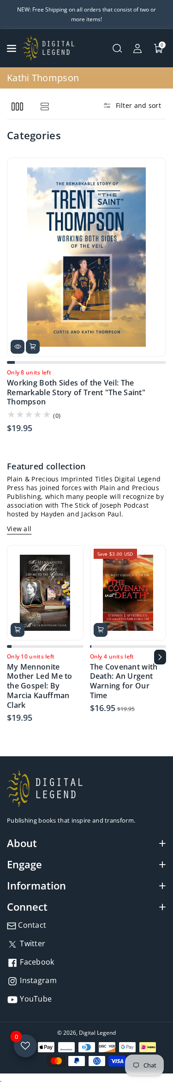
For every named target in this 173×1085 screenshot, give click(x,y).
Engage (24, 864)
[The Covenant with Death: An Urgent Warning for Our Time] (128, 592)
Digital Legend (97, 1033)
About (22, 843)
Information (36, 885)
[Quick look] (17, 347)
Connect (27, 906)
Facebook (36, 962)
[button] (12, 48)
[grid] (17, 106)
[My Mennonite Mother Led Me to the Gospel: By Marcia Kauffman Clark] (45, 592)
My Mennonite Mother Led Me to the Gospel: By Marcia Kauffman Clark (39, 686)
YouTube (35, 999)
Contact (31, 925)
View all (19, 528)
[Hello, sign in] (137, 48)
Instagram (37, 980)
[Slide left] (13, 657)
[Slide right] (160, 657)
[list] (44, 106)
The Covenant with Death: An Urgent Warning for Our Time (124, 681)
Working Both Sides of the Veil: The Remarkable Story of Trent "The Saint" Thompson (76, 392)
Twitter (31, 943)
